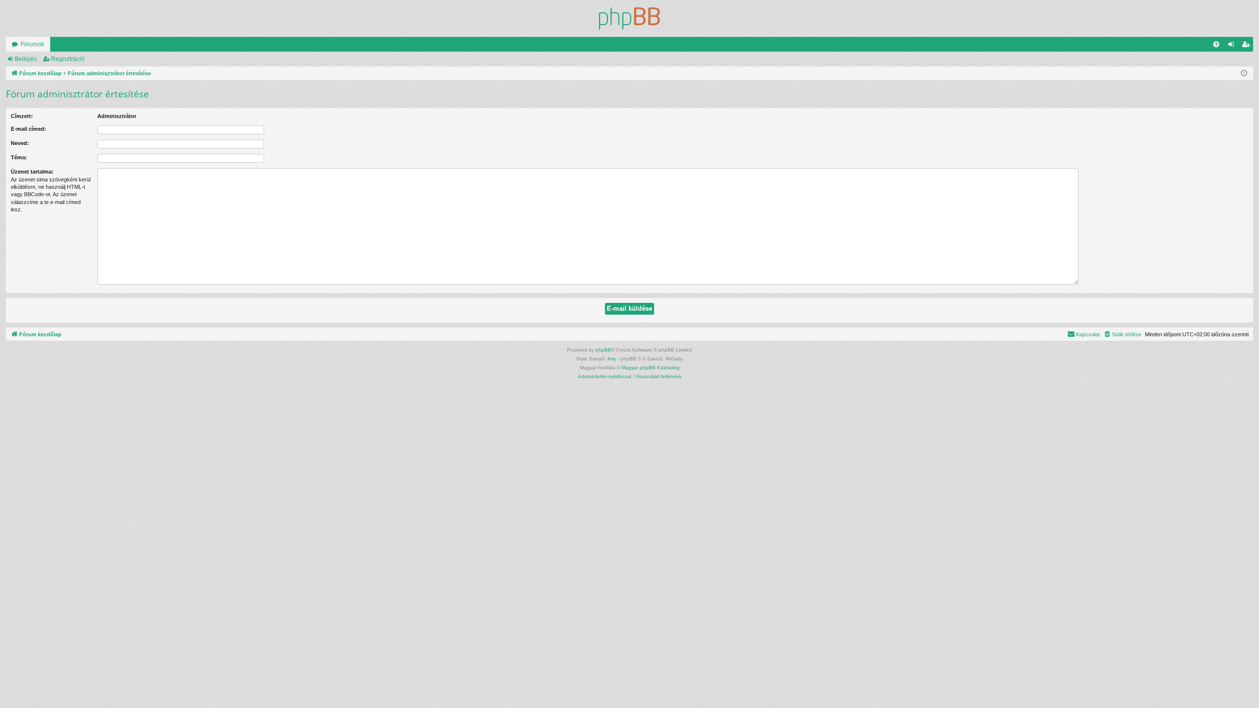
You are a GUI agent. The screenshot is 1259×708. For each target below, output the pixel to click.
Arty (611, 358)
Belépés (26, 59)
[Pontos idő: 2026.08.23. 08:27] (1244, 73)
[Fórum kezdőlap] (629, 18)
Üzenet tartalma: (32, 172)
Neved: (20, 143)
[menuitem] (1216, 44)
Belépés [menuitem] (1233, 46)
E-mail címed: (28, 129)
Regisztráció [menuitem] (1247, 46)
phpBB (603, 350)
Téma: (19, 157)
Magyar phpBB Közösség (651, 367)
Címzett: (22, 116)
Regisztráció (68, 59)
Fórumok (32, 44)
